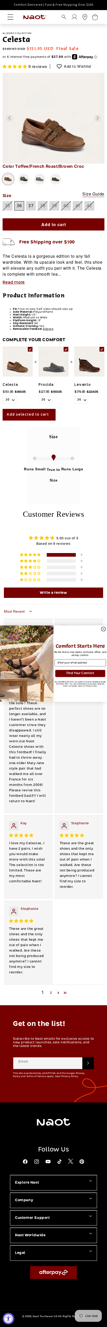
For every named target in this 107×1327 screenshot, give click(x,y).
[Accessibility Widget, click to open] (8, 1318)
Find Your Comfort (80, 673)
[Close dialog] (103, 629)
